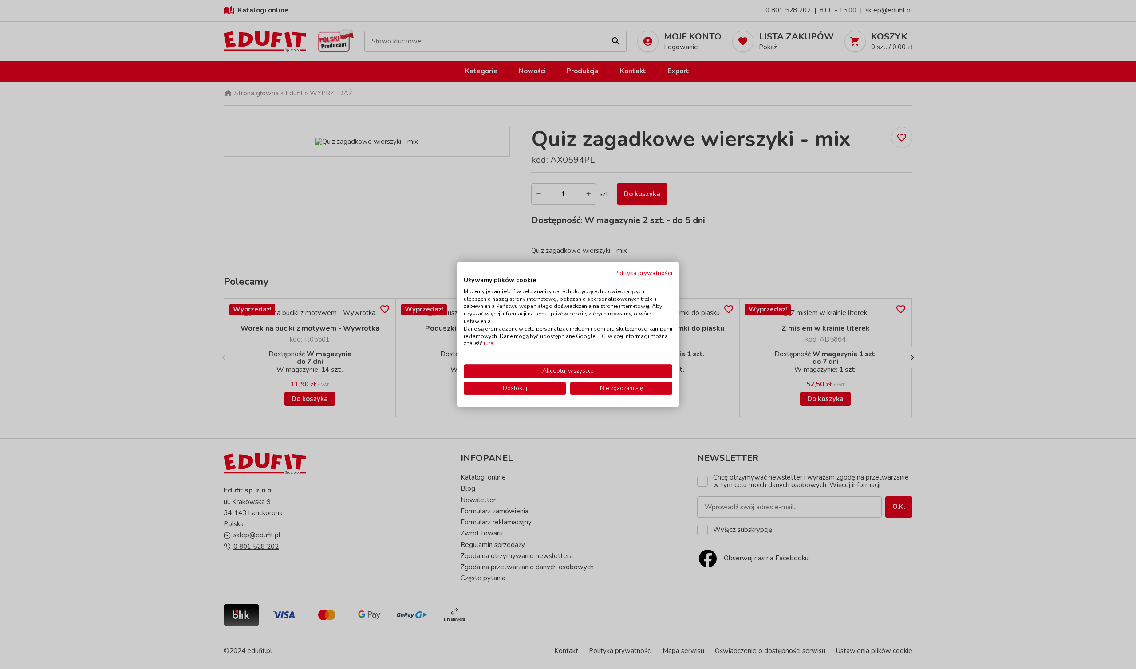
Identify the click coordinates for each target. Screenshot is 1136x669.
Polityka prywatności (643, 273)
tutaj (489, 343)
